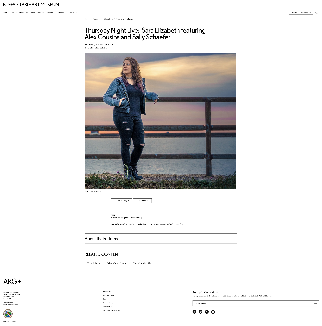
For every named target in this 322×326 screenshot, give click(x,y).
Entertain (49, 12)
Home (87, 19)
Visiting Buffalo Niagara (111, 310)
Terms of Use (107, 306)
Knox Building (93, 263)
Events (21, 12)
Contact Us (107, 291)
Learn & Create (35, 12)
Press (105, 299)
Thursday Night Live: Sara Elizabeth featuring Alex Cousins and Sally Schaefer (118, 19)
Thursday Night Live (142, 263)
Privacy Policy (108, 303)
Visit (5, 12)
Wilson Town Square (116, 263)
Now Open (7, 298)
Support (61, 12)
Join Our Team (108, 295)
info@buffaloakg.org (11, 304)
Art (13, 12)
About (71, 12)
